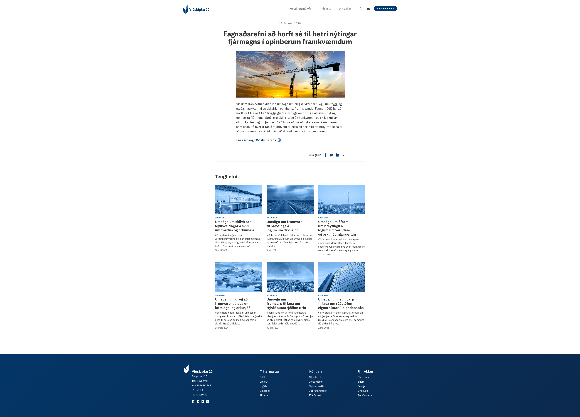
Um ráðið (363, 390)
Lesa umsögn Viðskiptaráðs (256, 140)
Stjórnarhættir (316, 386)
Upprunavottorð (318, 390)
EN (368, 8)
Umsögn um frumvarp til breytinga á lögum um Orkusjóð (285, 225)
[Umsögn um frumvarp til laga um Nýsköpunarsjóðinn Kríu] (290, 277)
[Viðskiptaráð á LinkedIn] (197, 401)
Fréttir (263, 377)
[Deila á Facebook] (325, 155)
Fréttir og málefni (300, 8)
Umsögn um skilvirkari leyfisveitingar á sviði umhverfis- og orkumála (234, 225)
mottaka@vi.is (199, 394)
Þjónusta (325, 8)
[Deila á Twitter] (331, 155)
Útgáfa (263, 386)
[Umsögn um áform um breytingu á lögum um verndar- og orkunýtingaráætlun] (341, 199)
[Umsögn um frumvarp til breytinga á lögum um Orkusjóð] (290, 199)
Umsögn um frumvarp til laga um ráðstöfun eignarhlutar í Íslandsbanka (341, 303)
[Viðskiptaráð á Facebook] (193, 401)
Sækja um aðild (385, 8)
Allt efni (264, 395)
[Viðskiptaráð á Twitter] (202, 401)
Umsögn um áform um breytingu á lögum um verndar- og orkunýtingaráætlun (337, 227)
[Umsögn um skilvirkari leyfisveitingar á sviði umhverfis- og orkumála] (238, 199)
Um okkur (345, 8)
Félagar (362, 386)
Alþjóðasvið (315, 377)
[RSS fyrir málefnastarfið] (207, 401)
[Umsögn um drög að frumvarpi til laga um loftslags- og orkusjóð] (238, 277)
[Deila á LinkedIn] (338, 155)
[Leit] (360, 9)
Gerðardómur (316, 381)
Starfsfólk (363, 377)
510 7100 (197, 390)
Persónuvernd (365, 395)
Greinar (264, 381)
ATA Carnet (315, 395)
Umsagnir (220, 218)
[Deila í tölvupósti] (344, 155)
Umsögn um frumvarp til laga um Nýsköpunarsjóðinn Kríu (286, 303)
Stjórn (361, 381)
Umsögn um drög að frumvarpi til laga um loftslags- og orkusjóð (232, 303)
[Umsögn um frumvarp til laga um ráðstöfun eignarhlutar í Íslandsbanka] (341, 277)
